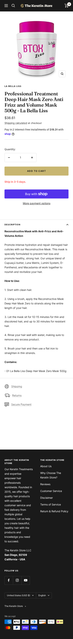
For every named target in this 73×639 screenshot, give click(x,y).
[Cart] (67, 6)
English (42, 595)
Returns (17, 395)
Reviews (45, 484)
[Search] (13, 5)
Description (12, 224)
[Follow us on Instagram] (17, 580)
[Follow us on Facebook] (8, 580)
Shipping (16, 386)
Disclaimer (46, 497)
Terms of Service (50, 504)
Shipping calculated (15, 122)
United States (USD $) (18, 595)
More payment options (36, 203)
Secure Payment (21, 404)
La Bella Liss (12, 86)
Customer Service (51, 491)
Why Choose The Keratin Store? (50, 475)
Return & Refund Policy (54, 511)
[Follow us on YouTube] (25, 580)
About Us (45, 466)
